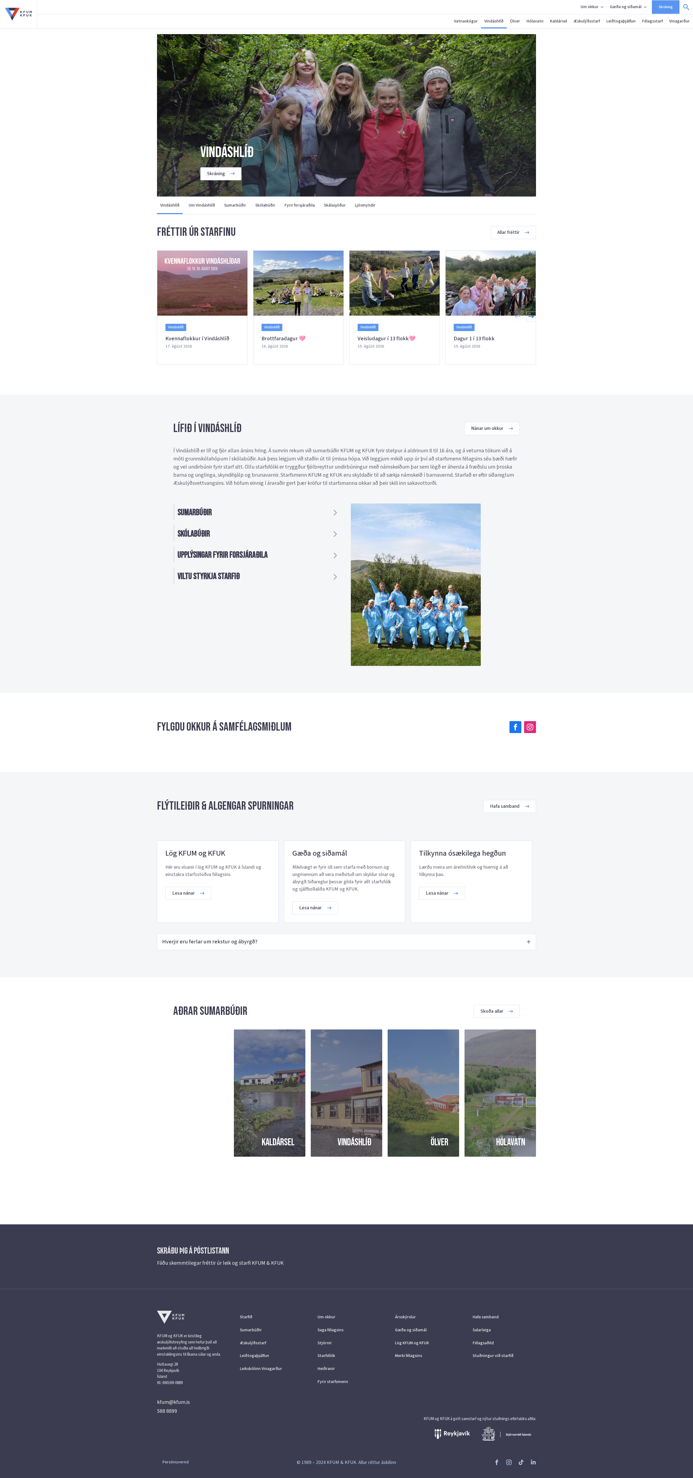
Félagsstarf (652, 21)
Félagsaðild (483, 1343)
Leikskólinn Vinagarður (261, 1369)
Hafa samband (486, 1317)
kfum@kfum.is (173, 1402)
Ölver (515, 21)
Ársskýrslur (405, 1317)
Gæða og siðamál (626, 7)
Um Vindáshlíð (202, 205)
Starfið (246, 1317)
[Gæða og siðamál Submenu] (646, 7)
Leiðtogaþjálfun (621, 21)
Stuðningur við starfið (493, 1356)
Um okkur (590, 7)
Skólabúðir (265, 205)
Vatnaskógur (466, 21)
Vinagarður (679, 21)
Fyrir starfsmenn (333, 1382)
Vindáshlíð (494, 21)
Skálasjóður (335, 205)
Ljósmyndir (365, 205)
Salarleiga (482, 1330)
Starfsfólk (326, 1356)
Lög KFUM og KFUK (412, 1343)
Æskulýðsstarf (587, 21)
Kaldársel (558, 21)
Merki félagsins (408, 1356)
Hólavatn (535, 21)
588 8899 (167, 1411)
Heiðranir (326, 1369)
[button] (531, 316)
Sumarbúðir (235, 205)
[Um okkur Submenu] (603, 7)
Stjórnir (325, 1343)
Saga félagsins (331, 1330)
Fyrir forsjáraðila (300, 205)
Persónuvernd (175, 1462)
